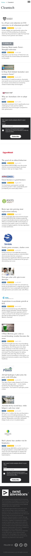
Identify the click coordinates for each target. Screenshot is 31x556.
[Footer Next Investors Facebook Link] (16, 545)
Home (3, 2)
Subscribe (15, 136)
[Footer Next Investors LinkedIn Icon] (25, 545)
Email (3, 124)
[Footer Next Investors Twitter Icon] (21, 545)
